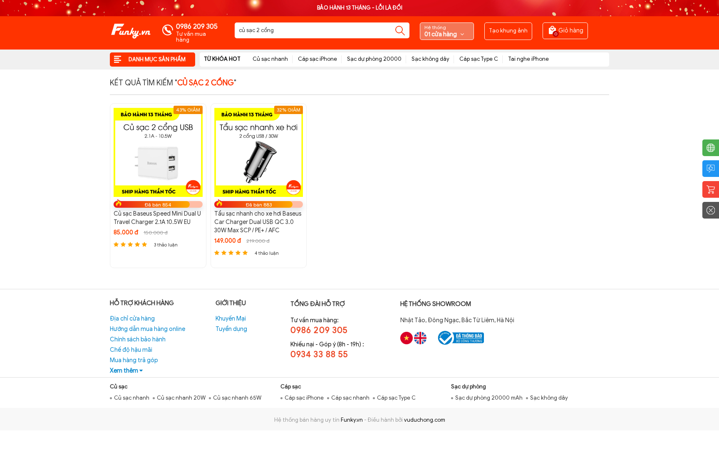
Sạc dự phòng (468, 386)
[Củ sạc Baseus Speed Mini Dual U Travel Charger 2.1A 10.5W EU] (158, 152)
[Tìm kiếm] (400, 30)
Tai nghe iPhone (528, 58)
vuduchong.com (424, 419)
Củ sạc (118, 386)
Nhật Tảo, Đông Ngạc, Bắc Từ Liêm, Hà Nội (457, 320)
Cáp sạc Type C (478, 58)
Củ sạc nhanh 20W (181, 397)
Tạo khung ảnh (508, 30)
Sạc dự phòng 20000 (374, 58)
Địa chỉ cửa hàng (132, 318)
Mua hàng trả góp (134, 360)
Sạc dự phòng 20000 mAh (489, 397)
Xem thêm (124, 370)
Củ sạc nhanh (270, 58)
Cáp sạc (290, 386)
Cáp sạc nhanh (350, 397)
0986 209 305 (197, 26)
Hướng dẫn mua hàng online (147, 329)
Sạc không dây (430, 58)
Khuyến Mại (231, 318)
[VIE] (406, 338)
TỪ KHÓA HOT (222, 58)
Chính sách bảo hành (138, 339)
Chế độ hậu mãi (131, 349)
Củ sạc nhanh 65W (237, 397)
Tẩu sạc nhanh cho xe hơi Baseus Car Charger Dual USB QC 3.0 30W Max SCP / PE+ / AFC (257, 222)
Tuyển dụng (231, 329)
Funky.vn (352, 419)
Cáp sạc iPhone (317, 58)
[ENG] (420, 338)
